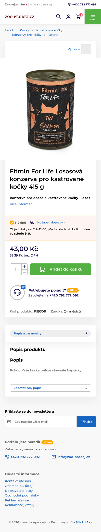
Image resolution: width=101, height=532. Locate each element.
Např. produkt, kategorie (36, 31)
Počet (16, 269)
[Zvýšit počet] (24, 267)
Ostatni (54, 35)
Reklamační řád (17, 500)
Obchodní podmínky (22, 495)
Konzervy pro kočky (26, 35)
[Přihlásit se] (68, 16)
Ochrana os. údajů (20, 486)
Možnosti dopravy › (51, 222)
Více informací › (22, 204)
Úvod (9, 30)
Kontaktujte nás (18, 481)
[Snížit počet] (24, 272)
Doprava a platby (19, 491)
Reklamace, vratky (19, 505)
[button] (58, 16)
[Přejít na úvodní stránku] (19, 16)
